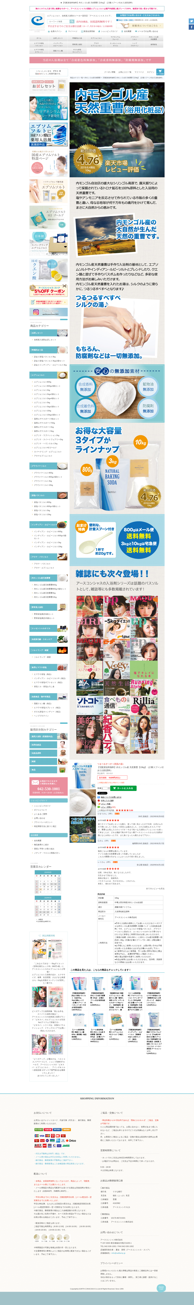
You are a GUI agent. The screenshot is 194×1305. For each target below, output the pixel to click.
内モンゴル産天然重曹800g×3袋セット (50, 589)
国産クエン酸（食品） (43, 703)
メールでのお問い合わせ (148, 31)
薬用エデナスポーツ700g (44, 423)
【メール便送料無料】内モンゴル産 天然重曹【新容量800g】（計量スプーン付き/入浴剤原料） (97, 1034)
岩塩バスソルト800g (42, 502)
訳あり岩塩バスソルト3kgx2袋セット (49, 361)
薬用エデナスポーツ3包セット (46, 419)
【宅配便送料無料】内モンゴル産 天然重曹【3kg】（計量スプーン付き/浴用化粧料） (97, 998)
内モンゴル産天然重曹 (153, 38)
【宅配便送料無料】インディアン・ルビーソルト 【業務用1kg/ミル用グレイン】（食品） (135, 1034)
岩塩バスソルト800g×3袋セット (47, 506)
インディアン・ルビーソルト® (44, 525)
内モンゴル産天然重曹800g (45, 585)
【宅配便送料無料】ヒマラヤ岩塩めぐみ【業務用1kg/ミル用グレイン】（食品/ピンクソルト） (154, 998)
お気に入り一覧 (125, 72)
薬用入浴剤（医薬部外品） (43, 736)
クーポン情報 (109, 72)
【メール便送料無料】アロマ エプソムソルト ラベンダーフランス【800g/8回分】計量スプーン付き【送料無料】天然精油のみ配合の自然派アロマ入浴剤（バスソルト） (135, 1002)
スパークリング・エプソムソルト (48, 452)
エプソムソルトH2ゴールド (45, 448)
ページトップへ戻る (161, 1288)
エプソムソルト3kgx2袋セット (46, 406)
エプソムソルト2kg (42, 390)
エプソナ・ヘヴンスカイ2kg (45, 443)
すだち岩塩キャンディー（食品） (48, 712)
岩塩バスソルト (38, 495)
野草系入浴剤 (77, 44)
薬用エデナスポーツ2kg (44, 427)
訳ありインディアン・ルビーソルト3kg (50, 365)
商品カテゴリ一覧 (76, 78)
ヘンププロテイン (135, 44)
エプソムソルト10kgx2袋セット (47, 415)
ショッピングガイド (109, 31)
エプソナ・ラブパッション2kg (46, 435)
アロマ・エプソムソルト (44, 568)
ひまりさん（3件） (105, 814)
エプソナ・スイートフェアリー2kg (48, 439)
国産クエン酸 (58, 51)
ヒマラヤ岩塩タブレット (39, 51)
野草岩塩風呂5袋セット (44, 614)
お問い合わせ (39, 818)
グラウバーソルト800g (43, 473)
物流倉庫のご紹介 (41, 845)
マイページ (72, 31)
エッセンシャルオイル (115, 44)
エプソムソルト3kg (42, 402)
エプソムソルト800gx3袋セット (47, 386)
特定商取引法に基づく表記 (45, 826)
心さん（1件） (104, 841)
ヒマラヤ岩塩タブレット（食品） (48, 708)
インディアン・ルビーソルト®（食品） (50, 678)
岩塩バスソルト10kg (42, 514)
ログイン (150, 72)
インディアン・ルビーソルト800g (48, 531)
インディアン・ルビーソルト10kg (48, 546)
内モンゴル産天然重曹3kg (45, 593)
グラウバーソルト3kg (43, 481)
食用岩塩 (154, 44)
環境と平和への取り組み (44, 849)
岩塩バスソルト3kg (42, 510)
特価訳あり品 (77, 38)
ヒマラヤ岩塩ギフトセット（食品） (49, 682)
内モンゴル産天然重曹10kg (45, 597)
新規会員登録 (89, 31)
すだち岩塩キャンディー (77, 51)
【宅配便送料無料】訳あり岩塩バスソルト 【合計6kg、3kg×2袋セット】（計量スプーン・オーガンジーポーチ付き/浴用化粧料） (79, 1000)
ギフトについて (40, 810)
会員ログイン (56, 31)
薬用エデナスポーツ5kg (44, 431)
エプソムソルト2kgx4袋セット (46, 398)
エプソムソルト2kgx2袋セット (46, 394)
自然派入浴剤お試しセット (45, 340)
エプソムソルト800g (42, 382)
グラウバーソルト (135, 38)
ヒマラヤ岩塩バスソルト (39, 44)
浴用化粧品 (36, 745)
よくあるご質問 (40, 814)
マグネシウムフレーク (115, 38)
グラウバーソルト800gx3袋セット (48, 477)
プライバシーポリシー (43, 822)
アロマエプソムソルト (96, 44)
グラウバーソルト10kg (43, 485)
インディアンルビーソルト (58, 44)
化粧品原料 (36, 753)
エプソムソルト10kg (42, 411)
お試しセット (58, 38)
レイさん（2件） (105, 862)
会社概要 (127, 31)
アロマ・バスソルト (40, 557)
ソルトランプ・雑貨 (40, 650)
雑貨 (34, 761)
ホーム (39, 38)
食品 (34, 770)
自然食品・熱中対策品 (41, 697)
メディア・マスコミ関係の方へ (47, 853)
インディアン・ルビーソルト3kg (47, 542)
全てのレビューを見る (155, 889)
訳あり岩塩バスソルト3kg (45, 357)
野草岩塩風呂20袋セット (44, 618)
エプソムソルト (96, 38)
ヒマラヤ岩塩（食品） (43, 674)
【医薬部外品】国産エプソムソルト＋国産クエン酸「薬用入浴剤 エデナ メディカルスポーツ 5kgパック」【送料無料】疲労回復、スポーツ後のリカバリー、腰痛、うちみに (116, 1002)
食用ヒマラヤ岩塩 (39, 667)
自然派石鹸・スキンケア (42, 639)
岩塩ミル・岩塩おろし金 (44, 686)
